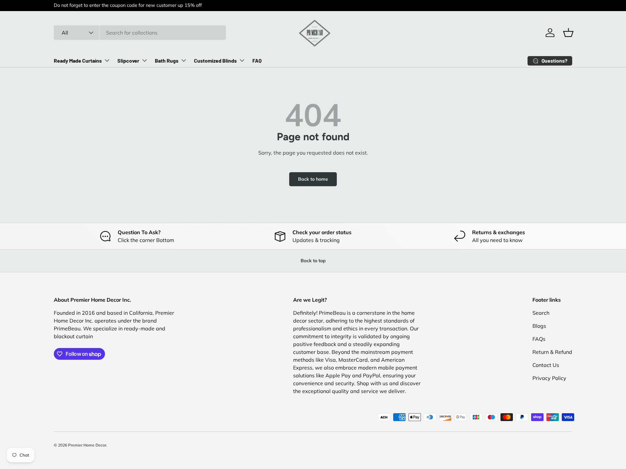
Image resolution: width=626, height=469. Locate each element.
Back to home (313, 179)
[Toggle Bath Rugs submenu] (183, 60)
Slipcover (128, 60)
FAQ (256, 60)
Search (540, 313)
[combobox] (140, 32)
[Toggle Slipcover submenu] (144, 60)
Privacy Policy (549, 378)
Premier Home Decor (87, 445)
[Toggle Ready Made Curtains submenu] (107, 60)
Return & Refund (552, 352)
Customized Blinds (215, 60)
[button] (568, 32)
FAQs (538, 339)
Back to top (313, 261)
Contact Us (545, 365)
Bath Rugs (166, 60)
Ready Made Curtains (78, 60)
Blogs (539, 326)
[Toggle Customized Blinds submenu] (242, 60)
